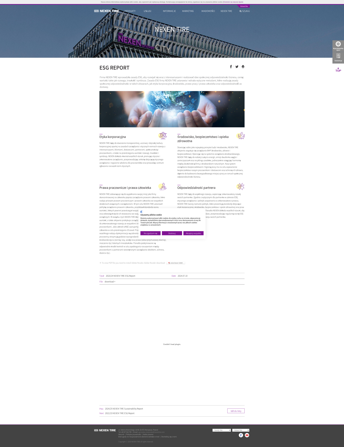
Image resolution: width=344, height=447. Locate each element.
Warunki (121, 434)
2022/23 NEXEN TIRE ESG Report (119, 413)
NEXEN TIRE (226, 10)
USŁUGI (147, 10)
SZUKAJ (246, 10)
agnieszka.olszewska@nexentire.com (151, 432)
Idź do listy (236, 410)
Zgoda (241, 2)
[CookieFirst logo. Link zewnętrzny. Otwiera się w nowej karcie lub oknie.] (141, 212)
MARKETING (188, 10)
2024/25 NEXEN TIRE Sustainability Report (124, 408)
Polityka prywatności (133, 434)
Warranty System (338, 58)
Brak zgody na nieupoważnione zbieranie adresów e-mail (138, 437)
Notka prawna (148, 434)
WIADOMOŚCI (208, 10)
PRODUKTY (130, 10)
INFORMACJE (169, 10)
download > (110, 281)
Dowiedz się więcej (230, 2)
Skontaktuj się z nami (169, 437)
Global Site (244, 6)
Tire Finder (338, 46)
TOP (338, 69)
